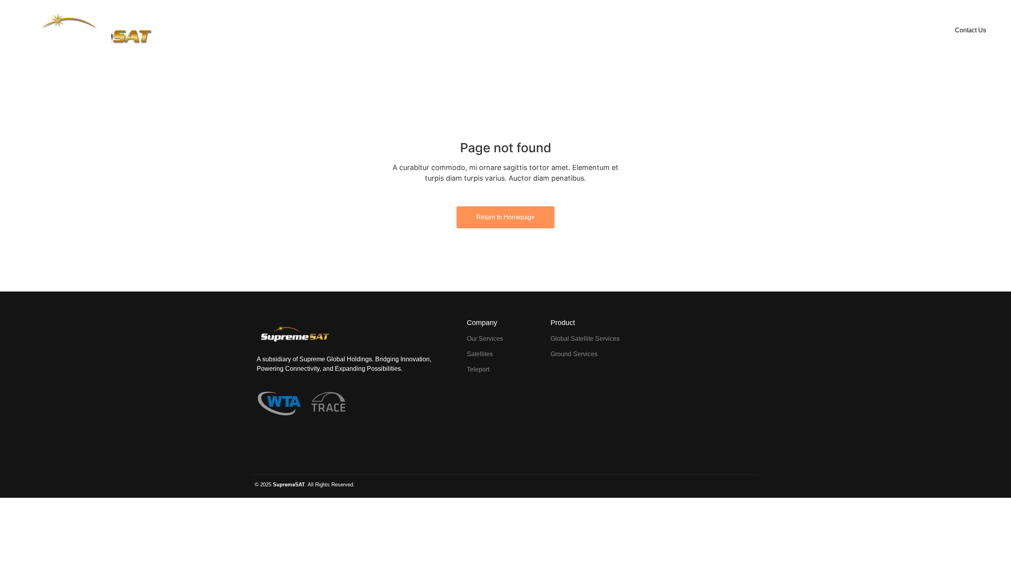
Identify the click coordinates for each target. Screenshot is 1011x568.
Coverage (525, 30)
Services (478, 30)
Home (436, 30)
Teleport (571, 30)
